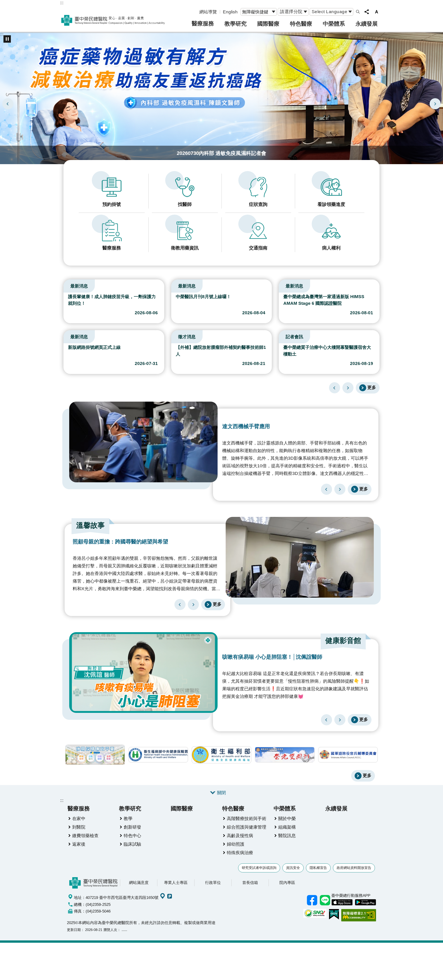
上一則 (7, 103)
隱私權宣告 (318, 868)
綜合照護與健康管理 (246, 827)
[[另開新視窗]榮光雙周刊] (284, 755)
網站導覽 (208, 11)
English (230, 11)
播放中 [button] (7, 39)
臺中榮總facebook (312, 900)
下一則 (435, 103)
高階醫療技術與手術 (246, 818)
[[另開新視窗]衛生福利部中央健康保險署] (158, 754)
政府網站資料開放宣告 (354, 868)
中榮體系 (334, 24)
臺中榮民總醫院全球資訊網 (113, 20)
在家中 (78, 818)
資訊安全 (293, 868)
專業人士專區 (176, 882)
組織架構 (287, 827)
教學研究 (235, 24)
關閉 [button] (221, 792)
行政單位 (213, 882)
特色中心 (132, 835)
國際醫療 (268, 24)
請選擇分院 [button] (291, 11)
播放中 (65, 285)
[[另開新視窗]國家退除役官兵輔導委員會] (348, 754)
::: (61, 2)
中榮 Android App (365, 902)
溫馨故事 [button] (90, 525)
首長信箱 (250, 882)
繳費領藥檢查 (85, 835)
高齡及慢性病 (240, 835)
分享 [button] (366, 12)
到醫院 (78, 827)
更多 (371, 387)
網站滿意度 (139, 882)
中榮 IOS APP (342, 902)
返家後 (78, 844)
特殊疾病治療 (240, 852)
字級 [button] (376, 11)
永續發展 (367, 24)
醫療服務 (203, 23)
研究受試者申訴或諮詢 (259, 868)
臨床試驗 (132, 844)
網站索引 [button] (357, 11)
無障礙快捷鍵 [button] (255, 11)
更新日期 (74, 930)
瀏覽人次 (110, 930)
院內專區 (287, 882)
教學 (128, 818)
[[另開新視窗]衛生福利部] (221, 754)
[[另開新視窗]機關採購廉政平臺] (95, 755)
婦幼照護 (235, 844)
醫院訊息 (287, 835)
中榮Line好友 (325, 900)
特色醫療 (301, 24)
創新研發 (132, 827)
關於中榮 (287, 818)
